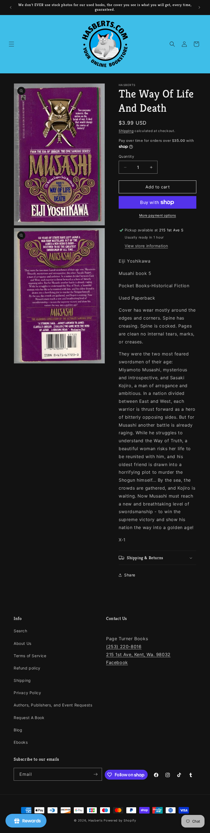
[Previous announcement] (11, 7)
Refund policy (27, 668)
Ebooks (21, 742)
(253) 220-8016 (123, 646)
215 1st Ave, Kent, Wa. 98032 (138, 654)
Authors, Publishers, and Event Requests (53, 705)
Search (20, 630)
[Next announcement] (199, 7)
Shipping (126, 131)
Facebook (117, 662)
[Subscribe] (96, 774)
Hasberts (95, 820)
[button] (11, 44)
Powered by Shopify (120, 820)
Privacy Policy (27, 692)
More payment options (157, 215)
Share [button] (129, 575)
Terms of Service (30, 655)
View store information (146, 245)
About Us (22, 643)
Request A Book (29, 717)
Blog (18, 730)
